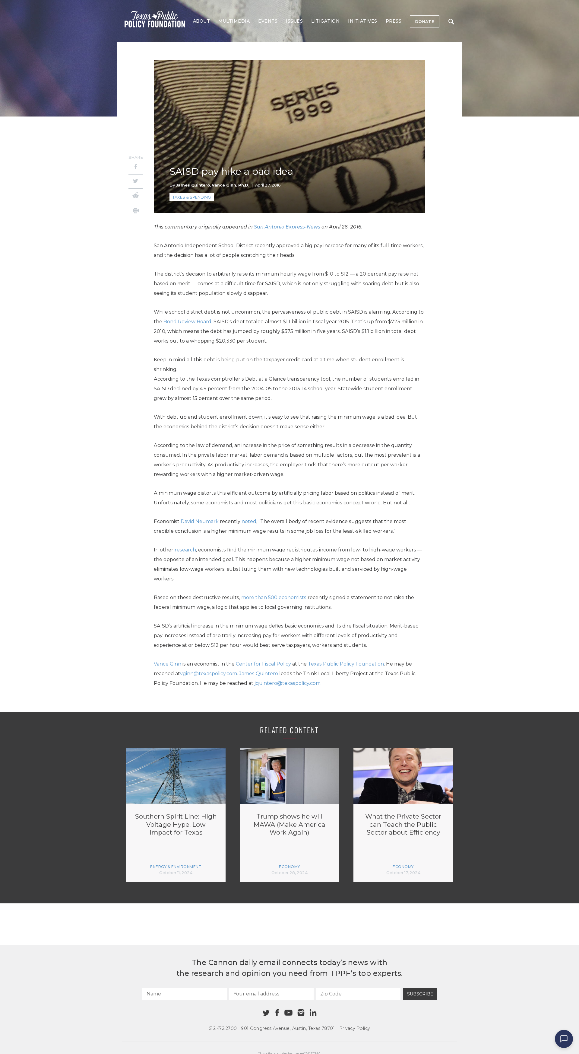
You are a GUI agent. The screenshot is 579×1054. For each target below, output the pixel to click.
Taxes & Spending (191, 197)
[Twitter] (135, 181)
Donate (424, 21)
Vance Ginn (167, 664)
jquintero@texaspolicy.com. (288, 683)
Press (394, 21)
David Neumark (200, 521)
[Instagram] (301, 1012)
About (201, 21)
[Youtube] (288, 1013)
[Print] (135, 211)
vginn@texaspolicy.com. (209, 673)
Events (267, 21)
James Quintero (193, 185)
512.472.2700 (223, 1028)
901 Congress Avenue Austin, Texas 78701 (288, 1028)
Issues (294, 21)
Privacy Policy (354, 1028)
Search (451, 21)
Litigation (325, 21)
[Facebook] (135, 168)
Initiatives (362, 21)
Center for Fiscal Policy (263, 664)
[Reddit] (135, 196)
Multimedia (234, 21)
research (185, 550)
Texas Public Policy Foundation (346, 664)
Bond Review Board (187, 321)
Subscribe (420, 994)
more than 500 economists (273, 597)
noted (249, 521)
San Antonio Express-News (287, 227)
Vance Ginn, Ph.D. (230, 185)
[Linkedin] (313, 1012)
